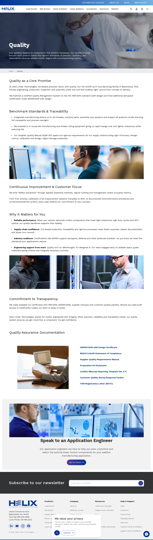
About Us (73, 506)
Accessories (91, 9)
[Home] (8, 9)
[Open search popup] (131, 9)
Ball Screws (45, 9)
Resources (104, 9)
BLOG (126, 3)
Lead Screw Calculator (103, 506)
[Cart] (142, 9)
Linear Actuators (60, 9)
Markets (115, 9)
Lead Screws (31, 9)
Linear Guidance (77, 9)
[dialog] (76, 525)
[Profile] (136, 9)
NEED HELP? (140, 3)
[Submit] (140, 483)
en (147, 9)
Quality (20, 71)
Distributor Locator (77, 510)
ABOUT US (114, 3)
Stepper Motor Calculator (104, 510)
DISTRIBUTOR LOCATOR (93, 3)
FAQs (122, 506)
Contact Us (125, 510)
